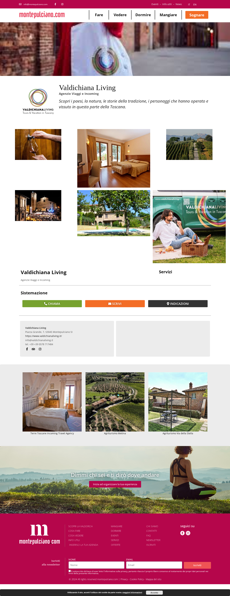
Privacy (124, 579)
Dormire (143, 14)
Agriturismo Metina (115, 433)
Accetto (154, 592)
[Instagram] (188, 533)
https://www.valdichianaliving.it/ (43, 336)
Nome (72, 559)
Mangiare (168, 14)
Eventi (155, 4)
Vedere (120, 14)
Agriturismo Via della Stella (178, 433)
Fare (99, 14)
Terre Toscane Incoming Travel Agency (52, 433)
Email (129, 559)
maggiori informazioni (132, 592)
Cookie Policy (137, 579)
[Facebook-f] (182, 533)
